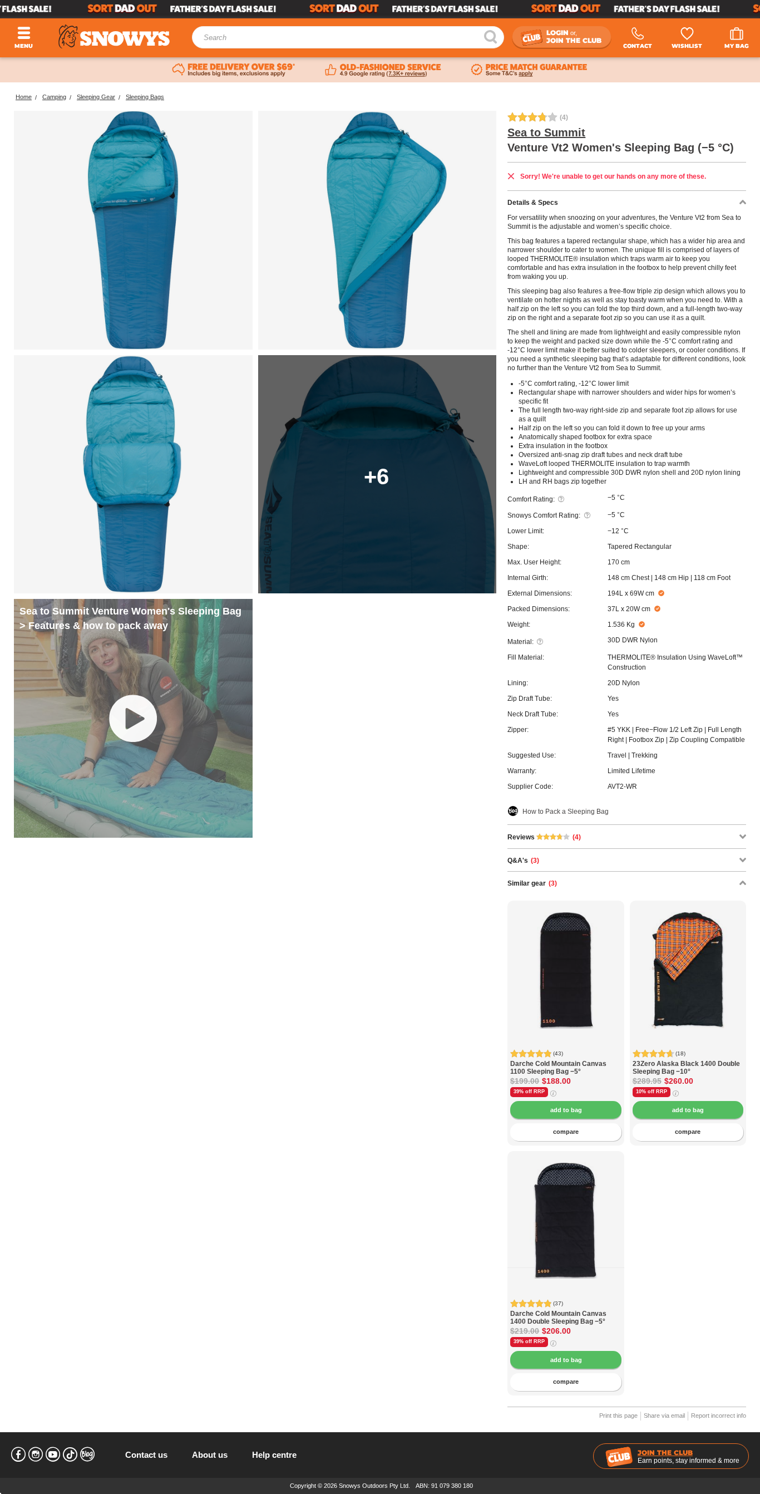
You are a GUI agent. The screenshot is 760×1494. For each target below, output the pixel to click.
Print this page (618, 1415)
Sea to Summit (546, 132)
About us (210, 1454)
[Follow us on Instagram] (35, 1454)
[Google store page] (383, 70)
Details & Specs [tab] (532, 203)
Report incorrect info (718, 1415)
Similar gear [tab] (532, 883)
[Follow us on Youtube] (53, 1454)
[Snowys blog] (87, 1454)
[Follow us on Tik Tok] (70, 1454)
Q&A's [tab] (523, 860)
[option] (565, 959)
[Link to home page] (114, 36)
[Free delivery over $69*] (233, 70)
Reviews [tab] (544, 837)
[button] (524, 978)
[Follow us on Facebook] (18, 1454)
